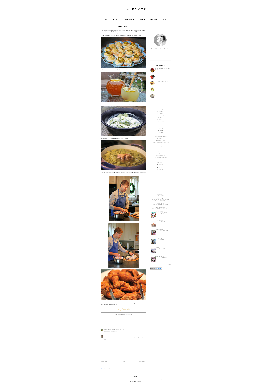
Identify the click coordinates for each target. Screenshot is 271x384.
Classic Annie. (160, 194)
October (160, 119)
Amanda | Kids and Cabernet (109, 329)
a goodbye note (163, 257)
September (160, 121)
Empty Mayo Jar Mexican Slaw (161, 136)
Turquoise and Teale (160, 207)
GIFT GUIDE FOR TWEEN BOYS (163, 213)
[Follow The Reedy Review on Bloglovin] (156, 269)
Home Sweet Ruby (160, 220)
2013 (160, 167)
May (160, 130)
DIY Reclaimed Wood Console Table (161, 134)
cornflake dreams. (160, 256)
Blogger (162, 272)
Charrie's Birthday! (163, 230)
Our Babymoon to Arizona (162, 81)
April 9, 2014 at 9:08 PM (112, 336)
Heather (105, 336)
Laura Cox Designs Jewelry (129, 19)
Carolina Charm (160, 203)
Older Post (104, 361)
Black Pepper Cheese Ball (161, 148)
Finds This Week (160, 195)
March (160, 160)
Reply (105, 332)
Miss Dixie (160, 238)
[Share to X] (129, 314)
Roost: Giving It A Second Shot (161, 153)
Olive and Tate (160, 211)
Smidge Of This (160, 229)
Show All (169, 264)
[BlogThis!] (127, 314)
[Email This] (126, 314)
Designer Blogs (138, 381)
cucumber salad (123, 104)
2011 (160, 171)
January (160, 164)
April (160, 132)
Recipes (164, 19)
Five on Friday (161, 146)
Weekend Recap (161, 144)
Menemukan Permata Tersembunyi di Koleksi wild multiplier (160, 200)
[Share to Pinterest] (131, 314)
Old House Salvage (160, 138)
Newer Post (142, 361)
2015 (160, 111)
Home (106, 19)
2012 (160, 169)
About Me (115, 19)
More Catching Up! (162, 248)
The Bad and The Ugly (160, 75)
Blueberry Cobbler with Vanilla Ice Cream (161, 142)
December (160, 115)
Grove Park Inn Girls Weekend (160, 204)
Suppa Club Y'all (160, 150)
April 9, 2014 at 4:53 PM (119, 329)
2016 (160, 109)
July (160, 125)
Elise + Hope (160, 198)
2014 (160, 113)
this (110, 104)
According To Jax (160, 247)
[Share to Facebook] (130, 314)
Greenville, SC (153, 19)
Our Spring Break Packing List (160, 208)
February (160, 162)
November (160, 117)
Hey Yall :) (162, 239)
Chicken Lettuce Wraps (161, 87)
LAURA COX (135, 9)
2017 (160, 107)
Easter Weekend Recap (160, 140)
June (160, 128)
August (160, 123)
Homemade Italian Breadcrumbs (160, 157)
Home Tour (143, 19)
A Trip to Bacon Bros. (160, 155)
